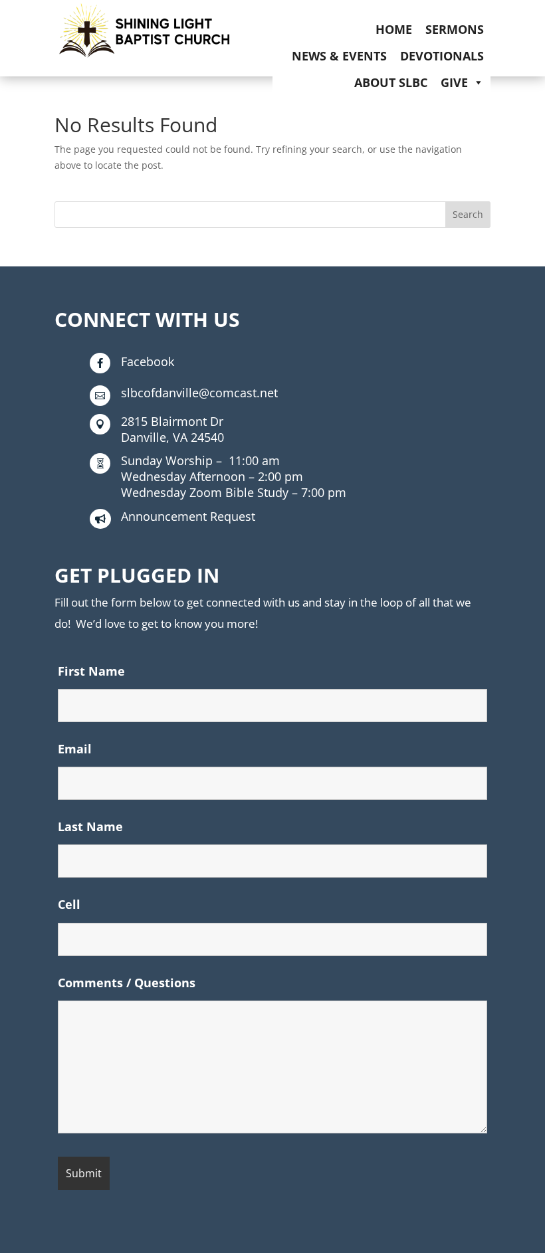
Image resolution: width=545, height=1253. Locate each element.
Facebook (147, 361)
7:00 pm (233, 492)
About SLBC (390, 82)
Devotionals (442, 56)
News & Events (339, 56)
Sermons (454, 29)
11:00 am (200, 460)
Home (394, 29)
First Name (91, 671)
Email (75, 749)
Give (454, 82)
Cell (69, 904)
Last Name (90, 826)
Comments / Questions (126, 983)
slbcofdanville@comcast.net (199, 393)
